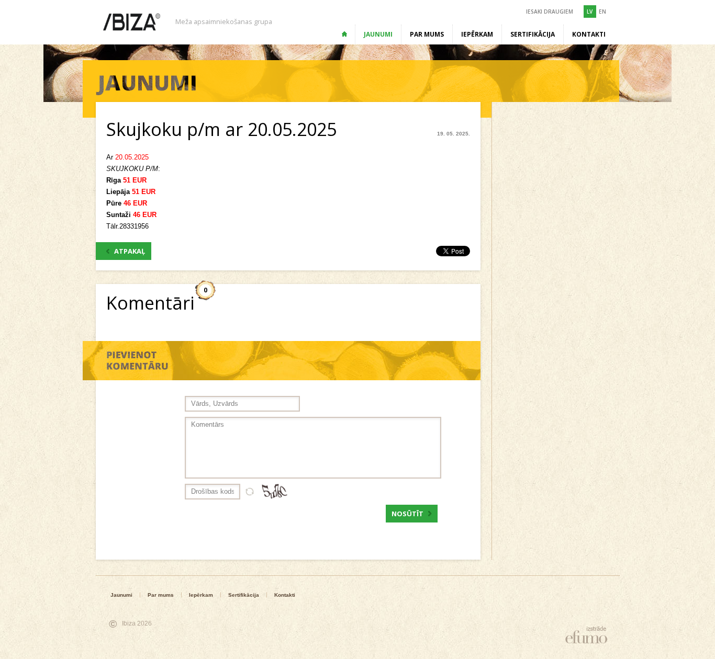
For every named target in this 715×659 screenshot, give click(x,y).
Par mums (427, 34)
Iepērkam (477, 34)
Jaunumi (378, 34)
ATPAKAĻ (129, 251)
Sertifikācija (532, 34)
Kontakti (589, 34)
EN (602, 11)
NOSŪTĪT (407, 513)
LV (590, 11)
